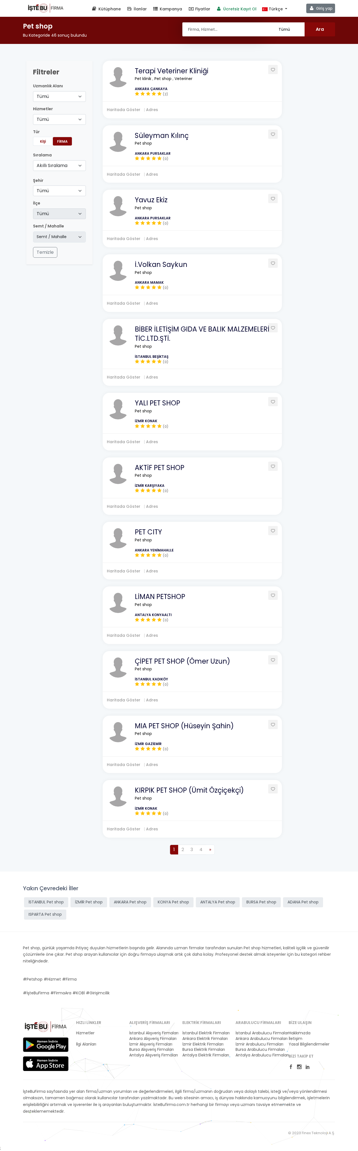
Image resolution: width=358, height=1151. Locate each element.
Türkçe (276, 9)
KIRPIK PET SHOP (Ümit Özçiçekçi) (189, 790)
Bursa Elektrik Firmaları (203, 1049)
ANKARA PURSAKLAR (153, 153)
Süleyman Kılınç (162, 135)
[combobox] (59, 96)
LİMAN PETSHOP (160, 596)
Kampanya (170, 9)
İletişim (295, 1038)
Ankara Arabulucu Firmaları (258, 1038)
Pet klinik (143, 78)
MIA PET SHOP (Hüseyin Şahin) (184, 725)
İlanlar (140, 9)
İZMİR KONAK (146, 421)
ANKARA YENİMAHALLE (154, 550)
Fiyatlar (202, 9)
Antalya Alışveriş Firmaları (152, 1055)
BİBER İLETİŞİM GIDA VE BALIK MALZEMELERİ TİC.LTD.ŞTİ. (202, 334)
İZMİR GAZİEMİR (148, 743)
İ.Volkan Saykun (161, 264)
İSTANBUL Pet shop (46, 902)
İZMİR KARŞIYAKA (149, 485)
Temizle (45, 252)
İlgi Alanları (86, 1044)
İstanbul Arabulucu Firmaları (258, 1033)
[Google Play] (46, 1044)
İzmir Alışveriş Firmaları (150, 1044)
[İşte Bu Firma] (46, 8)
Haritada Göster (124, 109)
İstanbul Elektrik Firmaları (205, 1033)
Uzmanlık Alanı (48, 86)
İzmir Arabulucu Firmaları (258, 1044)
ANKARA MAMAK (149, 282)
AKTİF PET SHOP (159, 467)
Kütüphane (109, 9)
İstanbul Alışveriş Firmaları (152, 1033)
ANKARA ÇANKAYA (151, 88)
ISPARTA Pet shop (45, 914)
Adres (152, 109)
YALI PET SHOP (157, 403)
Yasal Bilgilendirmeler (309, 1044)
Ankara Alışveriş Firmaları (152, 1038)
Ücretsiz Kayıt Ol (239, 9)
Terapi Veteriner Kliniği (171, 71)
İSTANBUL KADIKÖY (151, 679)
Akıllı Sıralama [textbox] (52, 165)
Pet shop (163, 78)
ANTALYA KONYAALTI (153, 614)
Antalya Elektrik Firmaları (205, 1055)
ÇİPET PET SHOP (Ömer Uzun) (182, 661)
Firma (62, 141)
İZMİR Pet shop (89, 902)
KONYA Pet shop (173, 902)
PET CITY (148, 532)
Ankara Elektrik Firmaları (205, 1038)
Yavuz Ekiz (151, 200)
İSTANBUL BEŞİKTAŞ (151, 356)
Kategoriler (86, 1038)
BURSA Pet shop (261, 902)
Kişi (43, 141)
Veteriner (183, 78)
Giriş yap (324, 8)
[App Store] (46, 1063)
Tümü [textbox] (43, 96)
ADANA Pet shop (303, 902)
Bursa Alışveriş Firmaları (151, 1049)
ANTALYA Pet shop (217, 902)
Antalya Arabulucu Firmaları (258, 1055)
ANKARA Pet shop (130, 902)
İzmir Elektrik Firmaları (202, 1044)
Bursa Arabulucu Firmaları (258, 1049)
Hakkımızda (299, 1033)
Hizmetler (85, 1033)
